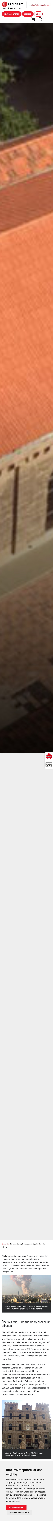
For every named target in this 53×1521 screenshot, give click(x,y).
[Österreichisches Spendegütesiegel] (49, 756)
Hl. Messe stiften (11, 14)
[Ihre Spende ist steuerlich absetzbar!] (49, 764)
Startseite (5, 1244)
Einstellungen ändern (19, 1512)
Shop (38, 14)
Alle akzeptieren (16, 1507)
